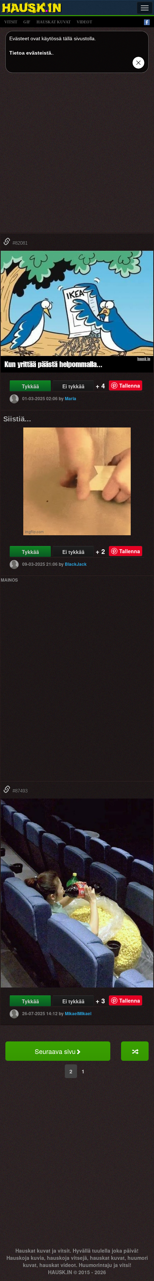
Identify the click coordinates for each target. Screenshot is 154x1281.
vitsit (10, 22)
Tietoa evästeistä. (31, 53)
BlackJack (76, 563)
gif (26, 22)
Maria (70, 398)
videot (84, 22)
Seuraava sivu (55, 1051)
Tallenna (129, 385)
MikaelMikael (78, 1013)
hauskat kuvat (54, 22)
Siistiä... (17, 419)
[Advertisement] (77, 155)
